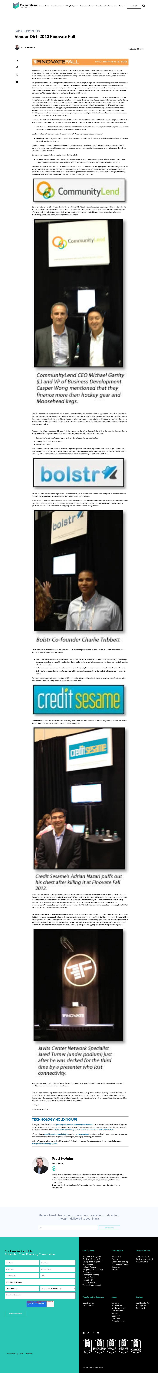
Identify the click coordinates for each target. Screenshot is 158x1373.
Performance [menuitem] (88, 1272)
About (121, 6)
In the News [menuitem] (117, 1305)
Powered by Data (86, 6)
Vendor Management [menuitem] (91, 1285)
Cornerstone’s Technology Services (73, 1141)
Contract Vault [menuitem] (143, 1256)
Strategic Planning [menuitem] (90, 1274)
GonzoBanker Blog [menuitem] (120, 1262)
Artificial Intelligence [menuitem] (91, 1256)
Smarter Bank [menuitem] (88, 1277)
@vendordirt (44, 1109)
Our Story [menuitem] (116, 1316)
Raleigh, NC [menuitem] (141, 1305)
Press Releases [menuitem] (118, 1321)
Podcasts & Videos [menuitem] (120, 1264)
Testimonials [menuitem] (88, 1305)
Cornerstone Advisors (111, 1127)
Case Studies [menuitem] (88, 1303)
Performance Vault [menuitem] (144, 1259)
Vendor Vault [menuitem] (142, 1262)
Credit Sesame (38, 720)
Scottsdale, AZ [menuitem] (142, 1303)
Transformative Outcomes (105, 6)
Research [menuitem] (116, 1267)
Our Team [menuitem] (116, 1318)
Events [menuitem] (115, 1259)
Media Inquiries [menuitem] (118, 1308)
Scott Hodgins (29, 47)
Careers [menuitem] (115, 1303)
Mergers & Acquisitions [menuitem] (93, 1269)
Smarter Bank (44, 6)
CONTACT (133, 6)
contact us (96, 1141)
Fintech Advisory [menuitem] (90, 1267)
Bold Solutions (56, 6)
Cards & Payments (27, 31)
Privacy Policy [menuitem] (11, 1353)
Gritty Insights (70, 6)
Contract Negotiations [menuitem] (92, 1259)
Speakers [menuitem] (116, 1269)
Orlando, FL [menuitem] (141, 1308)
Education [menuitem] (116, 1256)
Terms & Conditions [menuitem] (26, 1353)
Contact (139, 1297)
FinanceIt (54, 209)
